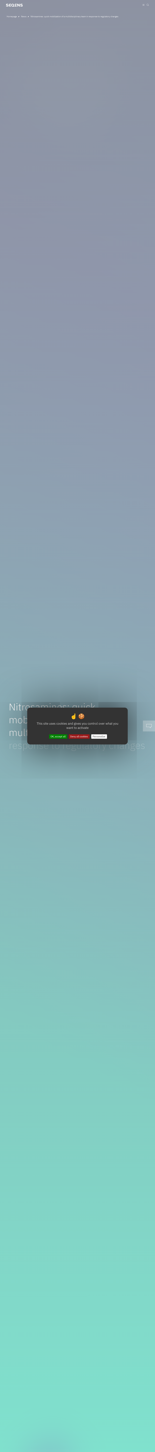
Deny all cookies (79, 736)
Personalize (99, 736)
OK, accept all (58, 736)
